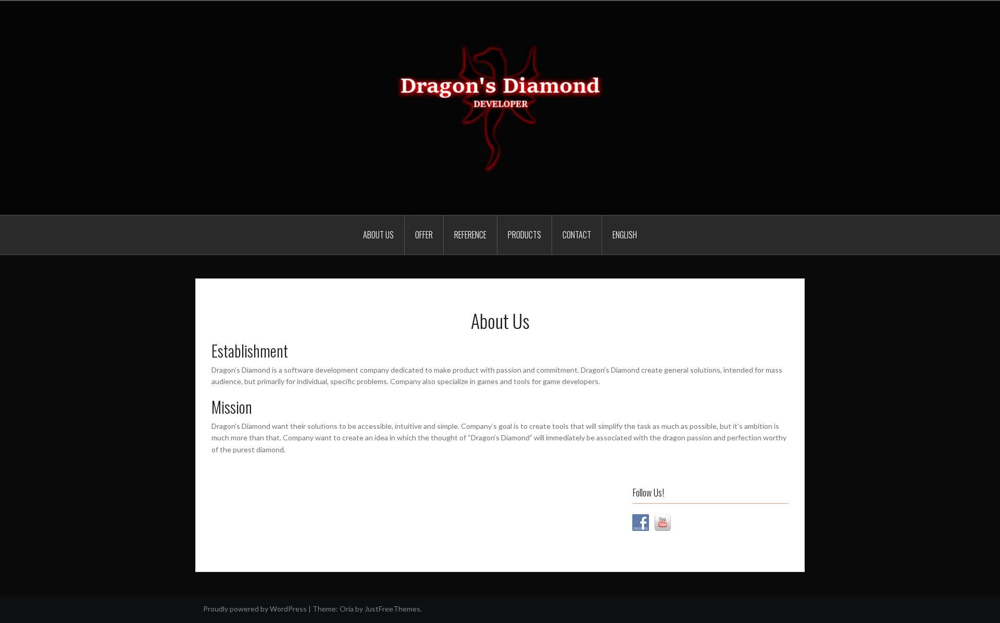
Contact (576, 234)
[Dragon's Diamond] (500, 107)
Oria (347, 608)
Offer (424, 234)
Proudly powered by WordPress (255, 608)
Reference (470, 234)
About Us (378, 234)
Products (524, 234)
